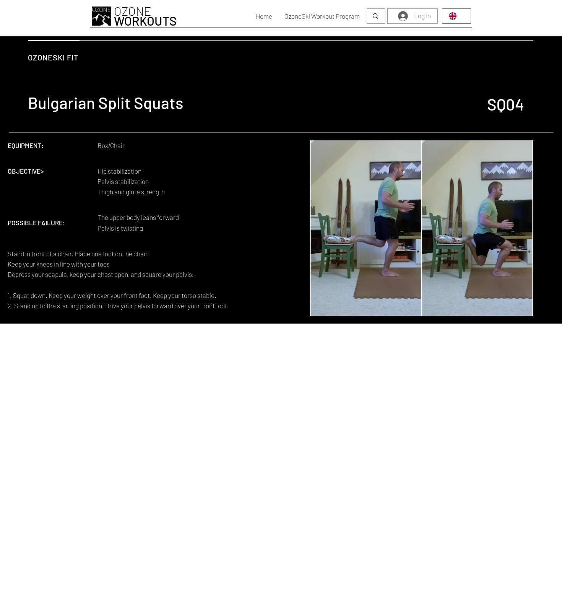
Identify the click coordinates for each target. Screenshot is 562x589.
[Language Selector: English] (456, 16)
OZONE (145, 15)
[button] (322, 16)
